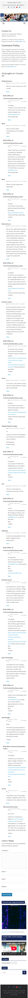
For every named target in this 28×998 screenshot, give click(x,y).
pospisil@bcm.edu (13, 564)
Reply (7, 91)
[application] (14, 948)
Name (4, 871)
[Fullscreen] (24, 954)
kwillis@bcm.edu (12, 170)
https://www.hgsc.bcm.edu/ (15, 212)
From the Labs (5, 932)
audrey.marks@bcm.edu (15, 573)
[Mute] (22, 954)
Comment (5, 850)
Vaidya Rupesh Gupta (9, 426)
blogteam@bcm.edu (20, 41)
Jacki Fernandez (7, 658)
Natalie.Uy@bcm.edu (14, 114)
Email (4, 879)
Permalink (23, 83)
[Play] (3, 954)
